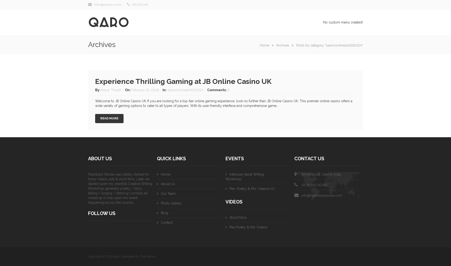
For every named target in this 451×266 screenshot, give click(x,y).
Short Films (238, 217)
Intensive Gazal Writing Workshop (245, 176)
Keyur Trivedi (111, 90)
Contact (167, 222)
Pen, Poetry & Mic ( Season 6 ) (252, 189)
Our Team (168, 194)
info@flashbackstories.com (321, 195)
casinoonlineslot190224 (185, 90)
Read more (109, 118)
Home (264, 45)
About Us (168, 184)
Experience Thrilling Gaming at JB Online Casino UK (183, 81)
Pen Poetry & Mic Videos (248, 227)
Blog (164, 213)
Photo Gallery (171, 203)
